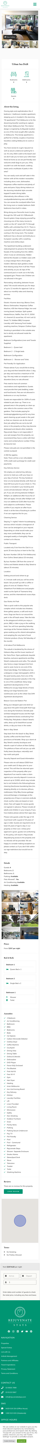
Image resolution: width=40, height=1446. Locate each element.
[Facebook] (9, 1331)
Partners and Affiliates (9, 1360)
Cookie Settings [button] (9, 1441)
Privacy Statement (8, 1369)
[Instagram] (13, 1331)
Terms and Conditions (9, 1373)
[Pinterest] (31, 1331)
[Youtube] (27, 1331)
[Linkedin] (18, 1331)
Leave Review (13, 1191)
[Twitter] (22, 1331)
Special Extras (6, 1348)
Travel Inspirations (8, 1365)
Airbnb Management (9, 1356)
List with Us (5, 1352)
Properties (5, 1343)
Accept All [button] (21, 1441)
